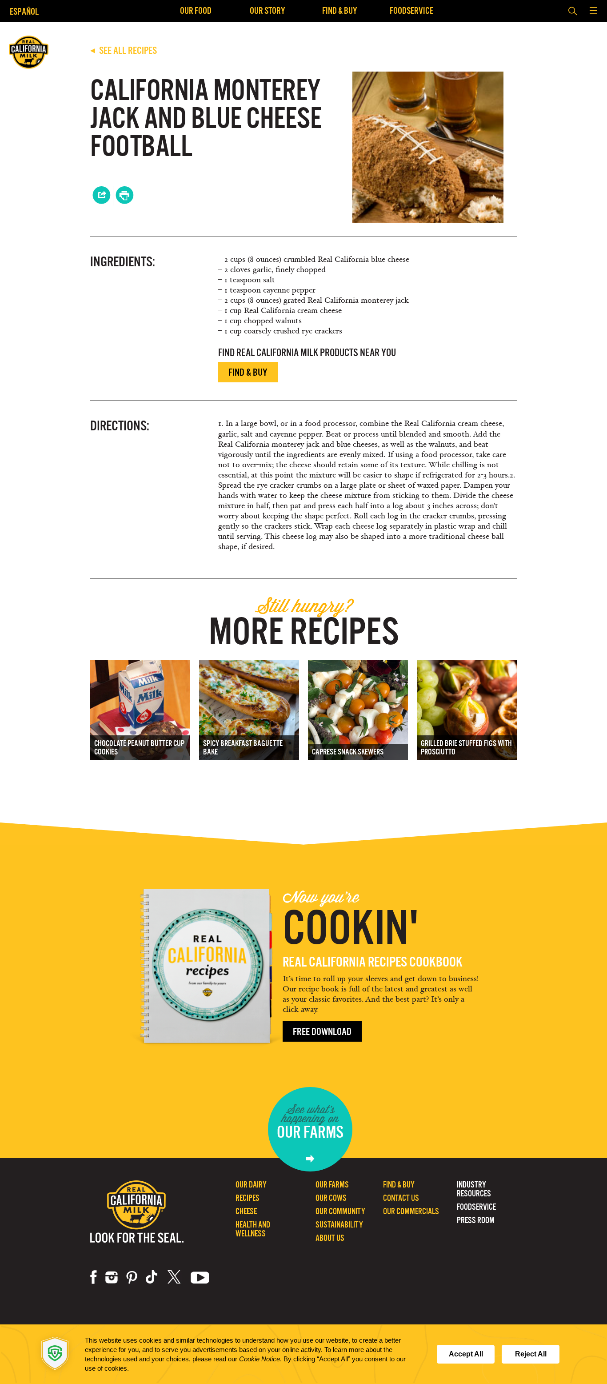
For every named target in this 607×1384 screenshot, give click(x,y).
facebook (93, 1277)
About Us (329, 1238)
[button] (593, 11)
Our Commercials (411, 1211)
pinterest (131, 1277)
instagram (111, 1277)
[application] (303, 1354)
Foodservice (411, 10)
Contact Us (401, 1198)
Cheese (246, 1211)
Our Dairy (251, 1184)
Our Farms (332, 1184)
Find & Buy (339, 10)
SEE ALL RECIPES (123, 50)
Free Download (322, 1031)
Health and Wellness (253, 1229)
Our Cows (331, 1198)
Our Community (340, 1211)
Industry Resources (474, 1189)
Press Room (476, 1220)
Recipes (248, 1198)
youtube (200, 1277)
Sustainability (339, 1224)
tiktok (152, 1277)
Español (24, 11)
